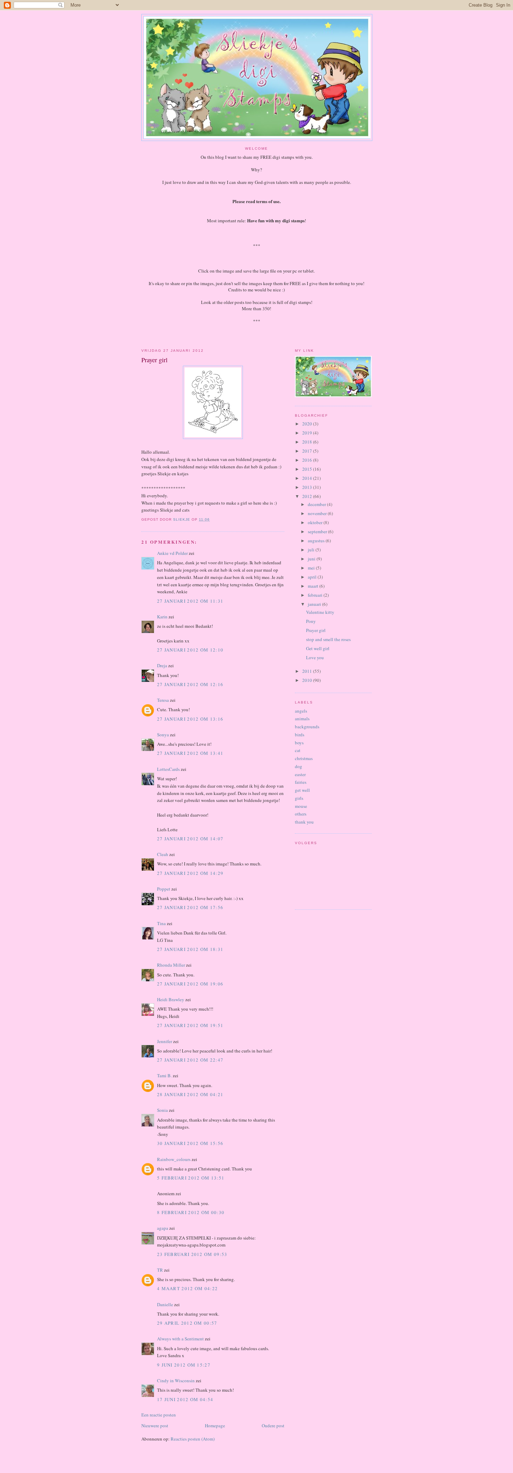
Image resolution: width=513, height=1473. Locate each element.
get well (302, 790)
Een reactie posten (158, 1415)
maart (313, 586)
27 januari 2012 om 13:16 (190, 719)
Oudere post (273, 1425)
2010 (307, 680)
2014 (307, 478)
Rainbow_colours (174, 1159)
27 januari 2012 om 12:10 (190, 650)
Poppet (163, 889)
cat (297, 750)
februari (316, 595)
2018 (307, 442)
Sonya (163, 734)
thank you (304, 822)
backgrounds (307, 726)
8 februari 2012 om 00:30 (190, 1212)
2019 (307, 433)
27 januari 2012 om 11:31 (190, 601)
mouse (301, 806)
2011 (307, 671)
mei (312, 568)
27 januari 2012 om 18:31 (190, 949)
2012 (307, 496)
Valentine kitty (320, 612)
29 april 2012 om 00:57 (187, 1323)
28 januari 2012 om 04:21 (190, 1094)
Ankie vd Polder (172, 553)
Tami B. (164, 1075)
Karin (162, 616)
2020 (307, 424)
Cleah (162, 854)
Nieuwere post (154, 1425)
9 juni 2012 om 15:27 (183, 1365)
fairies (300, 782)
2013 (307, 487)
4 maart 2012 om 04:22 (187, 1288)
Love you (315, 657)
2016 (307, 460)
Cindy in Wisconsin (176, 1380)
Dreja (162, 665)
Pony (311, 621)
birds (299, 734)
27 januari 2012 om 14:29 (190, 873)
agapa (162, 1228)
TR (160, 1270)
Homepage (215, 1425)
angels (301, 711)
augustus (317, 540)
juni (312, 559)
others (300, 814)
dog (298, 766)
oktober (316, 522)
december (317, 504)
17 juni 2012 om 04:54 (185, 1399)
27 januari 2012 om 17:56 (190, 907)
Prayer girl (316, 630)
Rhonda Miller (171, 965)
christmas (304, 758)
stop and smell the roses (328, 639)
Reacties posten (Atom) (193, 1439)
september (318, 531)
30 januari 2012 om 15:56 (190, 1143)
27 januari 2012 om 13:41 (190, 753)
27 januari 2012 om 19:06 (190, 984)
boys (299, 742)
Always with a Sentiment (180, 1339)
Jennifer (164, 1041)
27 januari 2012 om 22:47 (190, 1060)
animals (302, 718)
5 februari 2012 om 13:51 (190, 1178)
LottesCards (168, 769)
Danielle (165, 1304)
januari (315, 604)
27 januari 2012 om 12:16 (190, 684)
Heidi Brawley (170, 999)
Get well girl (317, 648)
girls (299, 798)
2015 (307, 469)
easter (300, 774)
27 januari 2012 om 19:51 (190, 1025)
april (313, 577)
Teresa (163, 700)
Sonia (162, 1110)
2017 (307, 451)
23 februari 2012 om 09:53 (192, 1254)
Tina (161, 923)
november (318, 513)
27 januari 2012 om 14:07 (190, 838)
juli (311, 549)
